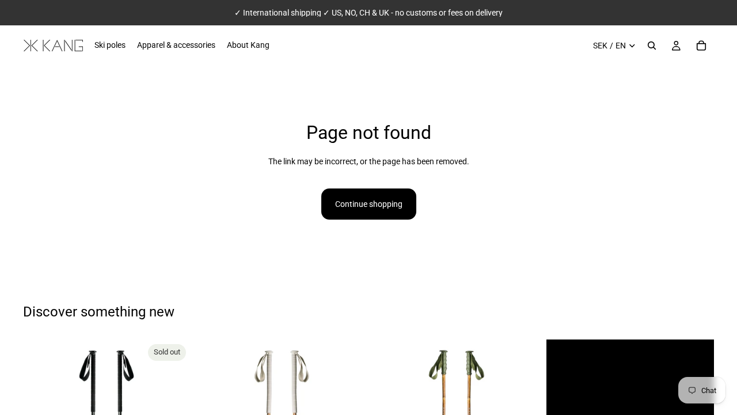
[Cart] (701, 45)
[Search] (651, 45)
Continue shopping (368, 204)
